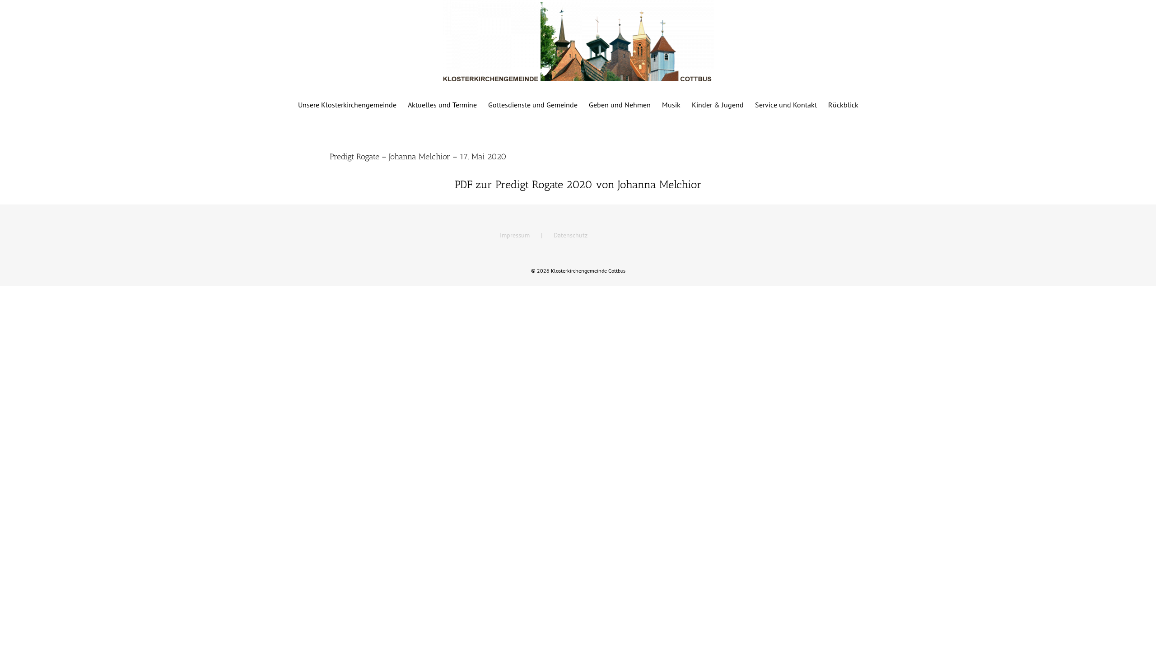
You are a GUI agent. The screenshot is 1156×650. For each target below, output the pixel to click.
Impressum (515, 235)
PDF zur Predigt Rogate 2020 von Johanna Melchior (578, 184)
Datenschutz (570, 235)
